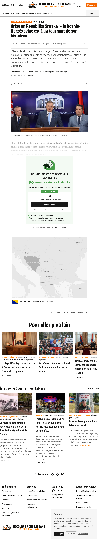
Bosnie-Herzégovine (21, 21)
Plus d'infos (83, 534)
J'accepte (59, 534)
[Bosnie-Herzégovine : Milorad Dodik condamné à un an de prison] (56, 343)
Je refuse (71, 534)
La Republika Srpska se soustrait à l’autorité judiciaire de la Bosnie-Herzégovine (19, 367)
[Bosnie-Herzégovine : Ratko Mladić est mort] (84, 403)
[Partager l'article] (87, 83)
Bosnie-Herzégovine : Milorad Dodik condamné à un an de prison (54, 367)
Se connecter (60, 228)
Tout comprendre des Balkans (55, 6)
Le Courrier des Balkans (55, 4)
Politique (39, 21)
